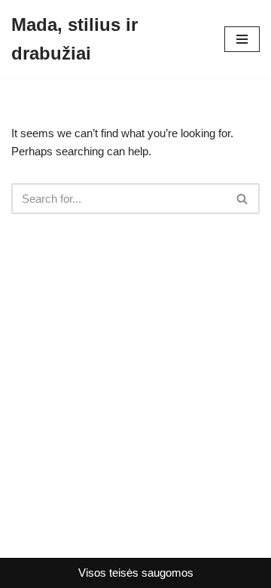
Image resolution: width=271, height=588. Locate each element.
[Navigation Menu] (242, 39)
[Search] (243, 198)
